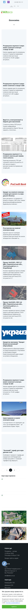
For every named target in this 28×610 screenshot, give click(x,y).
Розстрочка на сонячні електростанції (11, 229)
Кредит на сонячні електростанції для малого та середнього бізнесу (13, 194)
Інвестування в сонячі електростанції (11, 419)
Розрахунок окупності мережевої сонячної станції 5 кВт (14, 84)
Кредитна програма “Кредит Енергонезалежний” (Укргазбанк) (13, 344)
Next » (18, 470)
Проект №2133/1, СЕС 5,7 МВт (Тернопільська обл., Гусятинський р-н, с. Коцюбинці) (13, 265)
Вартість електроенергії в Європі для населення (13, 121)
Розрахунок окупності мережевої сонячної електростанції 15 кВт (13, 382)
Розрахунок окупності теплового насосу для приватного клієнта (13, 156)
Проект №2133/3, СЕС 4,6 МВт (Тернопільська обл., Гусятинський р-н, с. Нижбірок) (13, 305)
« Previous (3, 470)
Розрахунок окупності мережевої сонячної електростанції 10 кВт (13, 47)
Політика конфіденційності (13, 602)
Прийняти (14, 606)
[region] (14, 599)
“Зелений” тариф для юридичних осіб (13, 451)
